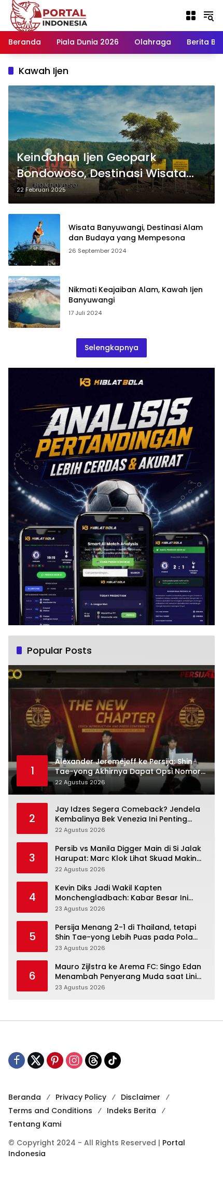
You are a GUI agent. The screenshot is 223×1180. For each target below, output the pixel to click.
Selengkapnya (111, 347)
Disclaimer (140, 1097)
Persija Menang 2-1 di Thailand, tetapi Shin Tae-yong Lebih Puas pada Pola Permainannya (125, 933)
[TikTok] (112, 1060)
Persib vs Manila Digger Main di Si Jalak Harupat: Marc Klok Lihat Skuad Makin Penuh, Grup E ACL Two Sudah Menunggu (128, 854)
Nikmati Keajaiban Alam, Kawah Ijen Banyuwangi (135, 294)
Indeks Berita (131, 1110)
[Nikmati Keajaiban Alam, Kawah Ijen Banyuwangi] (34, 302)
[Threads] (93, 1060)
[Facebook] (16, 1060)
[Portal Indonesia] (49, 15)
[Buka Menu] (191, 15)
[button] (208, 15)
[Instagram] (74, 1060)
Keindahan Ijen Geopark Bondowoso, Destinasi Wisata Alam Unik (101, 166)
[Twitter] (35, 1060)
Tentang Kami (34, 1124)
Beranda (24, 1097)
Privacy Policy (80, 1097)
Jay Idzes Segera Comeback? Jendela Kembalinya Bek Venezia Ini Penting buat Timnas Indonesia (127, 814)
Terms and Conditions (50, 1110)
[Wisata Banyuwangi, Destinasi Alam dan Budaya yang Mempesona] (34, 240)
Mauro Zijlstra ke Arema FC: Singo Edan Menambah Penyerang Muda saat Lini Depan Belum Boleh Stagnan (128, 972)
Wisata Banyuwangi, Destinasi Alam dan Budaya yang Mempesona (135, 232)
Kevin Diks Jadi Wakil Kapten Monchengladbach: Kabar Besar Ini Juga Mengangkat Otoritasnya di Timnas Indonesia (121, 893)
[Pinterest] (55, 1060)
